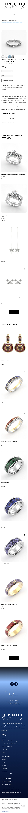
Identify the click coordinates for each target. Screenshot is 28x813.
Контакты (4, 749)
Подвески (4, 768)
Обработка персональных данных (11, 792)
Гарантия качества (6, 784)
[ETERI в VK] (12, 683)
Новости (3, 752)
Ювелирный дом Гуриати (8, 743)
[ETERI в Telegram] (16, 683)
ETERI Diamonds (4, 20)
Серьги (3, 765)
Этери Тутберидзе (6, 746)
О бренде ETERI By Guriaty (9, 740)
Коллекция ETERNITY (7, 773)
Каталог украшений (13, 20)
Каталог (3, 759)
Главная (3, 737)
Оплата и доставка (6, 781)
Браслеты (4, 770)
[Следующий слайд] (24, 42)
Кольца (3, 762)
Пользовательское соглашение (10, 789)
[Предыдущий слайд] (3, 42)
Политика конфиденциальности (10, 786)
